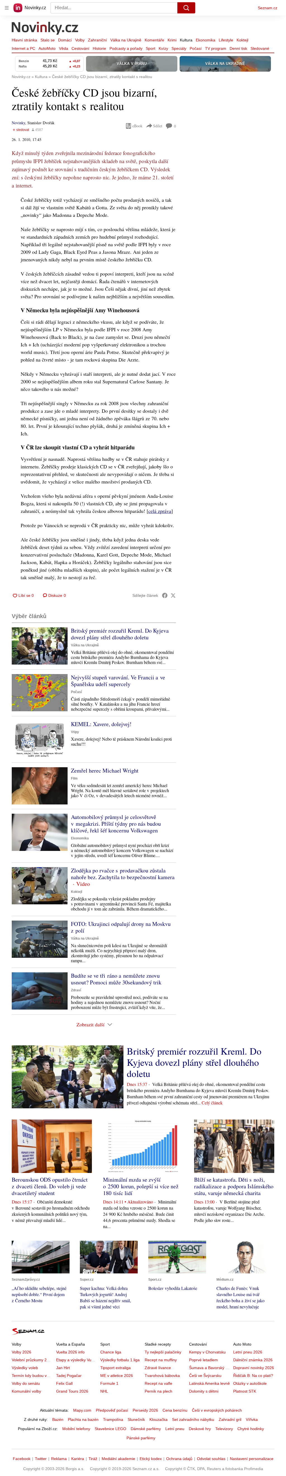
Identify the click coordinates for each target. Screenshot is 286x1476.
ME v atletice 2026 (116, 1375)
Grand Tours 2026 (72, 1391)
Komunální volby (26, 1391)
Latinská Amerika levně (209, 1383)
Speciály (178, 48)
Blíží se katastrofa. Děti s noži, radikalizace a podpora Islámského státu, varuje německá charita (233, 1186)
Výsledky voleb (25, 1367)
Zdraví (76, 990)
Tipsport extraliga (115, 1367)
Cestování (80, 48)
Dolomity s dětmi (203, 1391)
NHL (104, 1391)
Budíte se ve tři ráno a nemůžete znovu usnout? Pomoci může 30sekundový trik (116, 979)
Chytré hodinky (250, 1428)
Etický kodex (151, 1458)
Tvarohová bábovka (162, 1375)
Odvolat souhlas (211, 1458)
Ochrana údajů (179, 1458)
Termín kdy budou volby (33, 1375)
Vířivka (252, 1419)
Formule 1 (109, 1383)
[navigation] (6, 7)
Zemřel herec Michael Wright (105, 770)
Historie (99, 48)
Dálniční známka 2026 (253, 1360)
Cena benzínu (175, 1410)
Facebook (21, 1458)
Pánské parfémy (141, 1438)
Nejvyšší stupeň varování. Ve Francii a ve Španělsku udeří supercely (118, 681)
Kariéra (77, 1458)
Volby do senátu (26, 1383)
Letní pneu (174, 1428)
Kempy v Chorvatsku (207, 1352)
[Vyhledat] (186, 7)
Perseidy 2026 (145, 1410)
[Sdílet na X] (173, 595)
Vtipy (75, 732)
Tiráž (93, 1458)
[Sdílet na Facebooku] (165, 595)
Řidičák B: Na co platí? (253, 1375)
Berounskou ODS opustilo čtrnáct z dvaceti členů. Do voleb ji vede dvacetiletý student (50, 1186)
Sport (150, 48)
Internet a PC (23, 48)
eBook (137, 125)
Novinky (18, 122)
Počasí (196, 48)
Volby (80, 40)
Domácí (65, 40)
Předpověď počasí (112, 1410)
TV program (215, 48)
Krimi (172, 40)
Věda (63, 48)
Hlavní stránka (24, 40)
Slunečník (136, 1419)
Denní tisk (238, 48)
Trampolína (113, 1419)
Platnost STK (244, 1391)
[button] (40, 646)
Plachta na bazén (83, 1419)
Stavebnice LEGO (110, 1428)
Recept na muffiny (161, 1360)
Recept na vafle (158, 1383)
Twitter (41, 1458)
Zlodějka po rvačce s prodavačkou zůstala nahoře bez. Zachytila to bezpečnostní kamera (123, 874)
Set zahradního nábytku (193, 1419)
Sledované (260, 48)
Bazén (57, 1419)
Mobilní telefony (76, 1428)
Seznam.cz (267, 8)
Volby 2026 (21, 1352)
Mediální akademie (118, 1458)
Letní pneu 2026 (247, 1352)
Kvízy (163, 48)
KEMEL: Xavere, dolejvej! (101, 724)
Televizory (224, 1428)
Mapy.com (82, 1410)
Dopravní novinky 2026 (253, 1367)
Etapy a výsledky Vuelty (76, 1360)
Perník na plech (158, 1391)
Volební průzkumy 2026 (32, 1360)
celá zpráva (159, 511)
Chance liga (110, 1352)
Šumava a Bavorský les (209, 1367)
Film (74, 778)
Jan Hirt (63, 1367)
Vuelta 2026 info (70, 1352)
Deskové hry (200, 1428)
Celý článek (212, 1103)
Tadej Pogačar (69, 1375)
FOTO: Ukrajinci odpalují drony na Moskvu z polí (121, 927)
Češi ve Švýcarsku (205, 1375)
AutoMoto (47, 48)
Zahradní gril (230, 1419)
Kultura (186, 40)
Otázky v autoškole (250, 1383)
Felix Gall (64, 1383)
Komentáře (154, 40)
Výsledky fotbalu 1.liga (120, 1360)
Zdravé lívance (158, 1367)
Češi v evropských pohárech (217, 1410)
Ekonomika (205, 40)
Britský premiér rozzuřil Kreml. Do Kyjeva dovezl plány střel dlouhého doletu (120, 634)
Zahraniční (97, 40)
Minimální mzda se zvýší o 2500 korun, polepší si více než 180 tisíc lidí (140, 1186)
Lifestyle (226, 40)
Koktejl (242, 40)
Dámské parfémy (146, 1428)
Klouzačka (158, 1419)
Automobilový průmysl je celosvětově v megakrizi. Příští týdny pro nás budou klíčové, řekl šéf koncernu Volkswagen (116, 823)
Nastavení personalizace (251, 1458)
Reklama (59, 1458)
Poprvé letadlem (203, 1360)
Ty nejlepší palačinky (163, 1352)
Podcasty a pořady (125, 48)
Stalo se (47, 40)
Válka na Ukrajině (125, 40)
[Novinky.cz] (45, 28)
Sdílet (157, 125)
